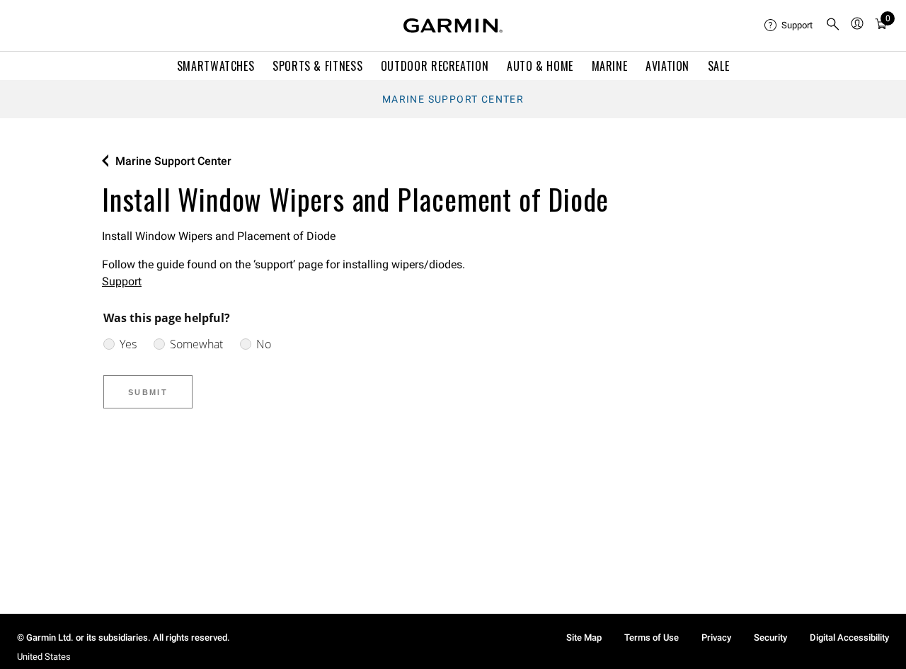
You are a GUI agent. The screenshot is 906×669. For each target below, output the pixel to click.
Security (770, 637)
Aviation (667, 65)
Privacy (716, 637)
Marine (610, 65)
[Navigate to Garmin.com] (453, 25)
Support (122, 281)
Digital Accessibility (849, 637)
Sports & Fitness (317, 65)
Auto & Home (540, 65)
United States (44, 656)
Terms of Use (651, 637)
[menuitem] (789, 25)
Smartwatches (216, 65)
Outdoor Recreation (435, 65)
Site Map (584, 637)
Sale (719, 65)
